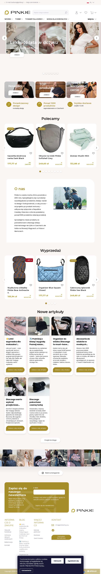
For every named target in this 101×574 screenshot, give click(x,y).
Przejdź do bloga (50, 440)
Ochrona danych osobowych (8, 537)
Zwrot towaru (38, 538)
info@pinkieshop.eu (62, 525)
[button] (4, 38)
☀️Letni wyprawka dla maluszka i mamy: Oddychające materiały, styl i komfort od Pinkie (24, 531)
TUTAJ (41, 566)
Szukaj (66, 13)
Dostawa (37, 535)
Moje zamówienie (32, 2)
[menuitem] (9, 19)
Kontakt (7, 545)
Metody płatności (37, 531)
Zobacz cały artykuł (15, 370)
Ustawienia (26, 570)
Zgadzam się (73, 561)
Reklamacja (9, 542)
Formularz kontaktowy (61, 537)
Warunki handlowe (8, 531)
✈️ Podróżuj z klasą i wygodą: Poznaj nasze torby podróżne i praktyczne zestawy (24, 546)
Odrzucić (57, 561)
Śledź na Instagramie (52, 473)
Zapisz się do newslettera (45, 506)
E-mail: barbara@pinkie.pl (14, 2)
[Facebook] (52, 529)
